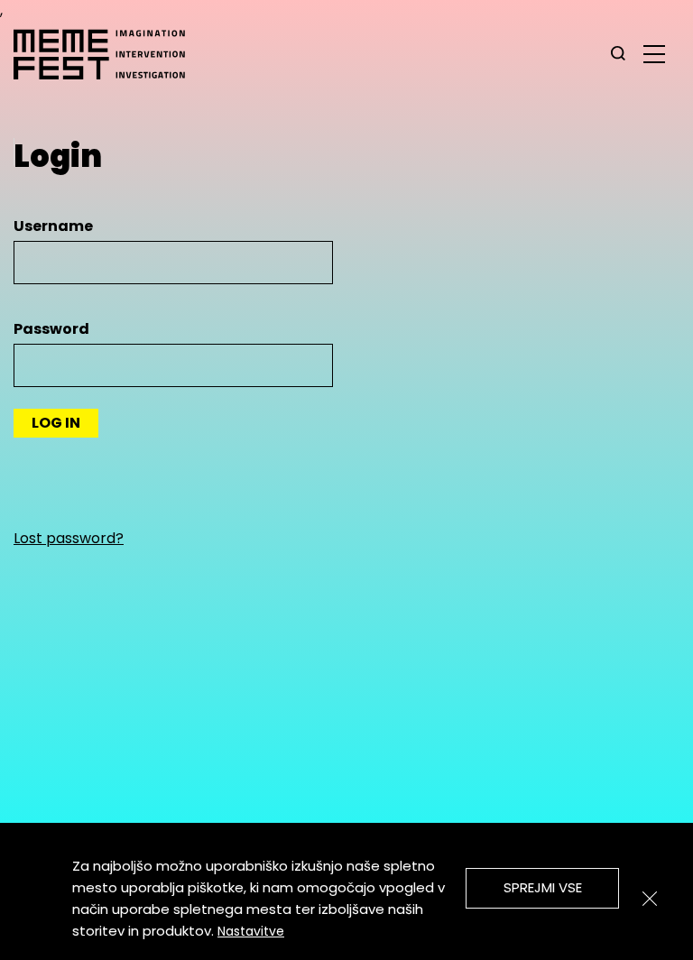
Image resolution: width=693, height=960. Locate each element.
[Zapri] (650, 899)
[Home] (108, 54)
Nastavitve (250, 931)
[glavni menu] (654, 53)
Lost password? (69, 538)
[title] (618, 54)
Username (53, 226)
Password (51, 328)
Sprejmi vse (543, 887)
